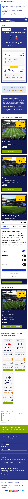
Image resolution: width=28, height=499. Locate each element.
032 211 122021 (10, 485)
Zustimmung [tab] (5, 226)
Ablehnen (14, 276)
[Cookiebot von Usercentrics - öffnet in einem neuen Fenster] (20, 222)
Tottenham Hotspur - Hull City (20, 349)
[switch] (24, 256)
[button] (2, 20)
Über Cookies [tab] (22, 226)
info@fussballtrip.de (5, 464)
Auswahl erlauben (14, 273)
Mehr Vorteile (3, 422)
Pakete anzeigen (7, 369)
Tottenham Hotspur (16, 24)
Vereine (8, 24)
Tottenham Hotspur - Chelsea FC (8, 382)
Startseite (3, 24)
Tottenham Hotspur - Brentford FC (8, 349)
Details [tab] (14, 226)
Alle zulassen (14, 270)
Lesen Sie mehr (4, 475)
